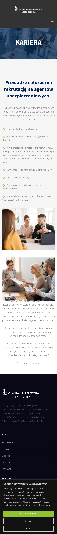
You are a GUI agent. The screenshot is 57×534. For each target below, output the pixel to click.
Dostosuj (28, 521)
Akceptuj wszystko (28, 513)
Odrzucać (28, 528)
